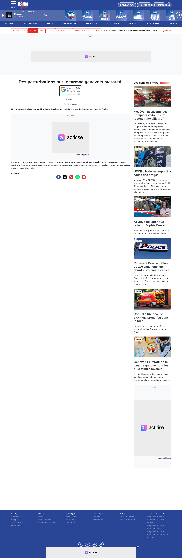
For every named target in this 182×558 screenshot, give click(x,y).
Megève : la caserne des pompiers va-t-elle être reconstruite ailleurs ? (151, 115)
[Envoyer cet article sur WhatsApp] (77, 178)
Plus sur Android (127, 519)
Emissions (70, 519)
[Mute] (45, 15)
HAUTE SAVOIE (19, 31)
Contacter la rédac (47, 522)
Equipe (14, 519)
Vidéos (132, 23)
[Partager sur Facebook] (58, 178)
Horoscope (152, 23)
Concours (113, 23)
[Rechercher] (168, 4)
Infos (50, 23)
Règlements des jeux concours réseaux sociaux (157, 519)
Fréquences (16, 525)
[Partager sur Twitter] (64, 178)
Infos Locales (44, 519)
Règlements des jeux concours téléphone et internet (157, 534)
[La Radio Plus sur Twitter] (87, 544)
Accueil (9, 23)
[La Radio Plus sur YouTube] (94, 544)
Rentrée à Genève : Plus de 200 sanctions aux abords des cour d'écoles (151, 266)
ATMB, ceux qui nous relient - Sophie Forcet (149, 223)
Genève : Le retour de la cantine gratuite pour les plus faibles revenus (151, 365)
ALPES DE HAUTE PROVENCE (87, 31)
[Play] (3, 15)
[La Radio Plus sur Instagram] (101, 544)
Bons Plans (30, 23)
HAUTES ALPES (64, 31)
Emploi (173, 23)
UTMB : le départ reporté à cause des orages (152, 173)
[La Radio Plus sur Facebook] (80, 544)
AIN (41, 31)
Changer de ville (165, 30)
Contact (15, 516)
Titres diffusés (18, 522)
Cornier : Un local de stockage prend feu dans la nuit (151, 317)
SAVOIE (33, 31)
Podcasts (91, 23)
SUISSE (51, 31)
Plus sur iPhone (127, 516)
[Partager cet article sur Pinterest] (70, 178)
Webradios (69, 23)
